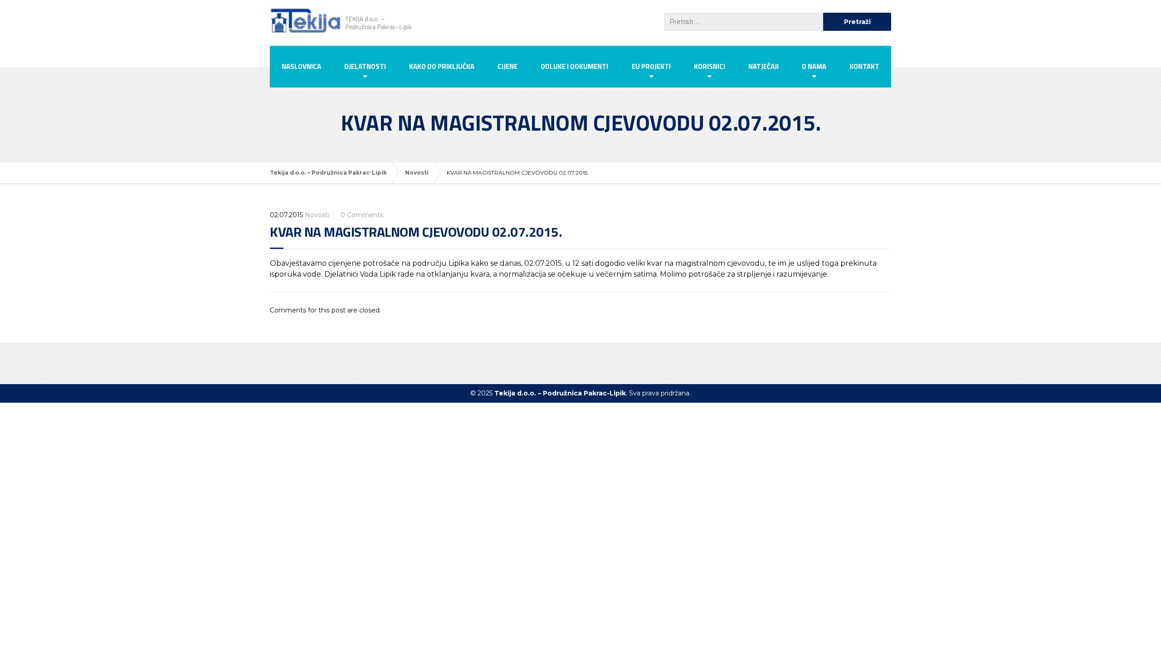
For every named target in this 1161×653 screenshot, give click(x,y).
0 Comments (362, 215)
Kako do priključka (441, 66)
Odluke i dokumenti (574, 66)
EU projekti (651, 66)
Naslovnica (301, 66)
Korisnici (709, 66)
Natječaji (763, 66)
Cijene (507, 66)
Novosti (317, 215)
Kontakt (864, 66)
